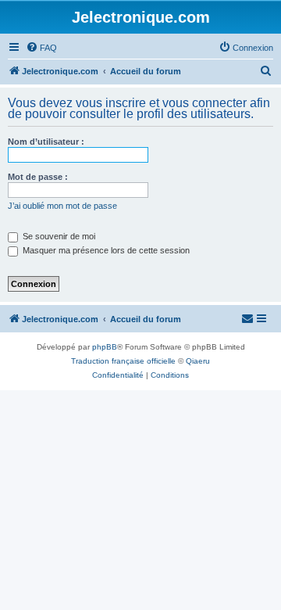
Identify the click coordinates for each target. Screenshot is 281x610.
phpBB (104, 347)
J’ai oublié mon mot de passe (62, 205)
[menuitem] (41, 47)
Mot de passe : (38, 176)
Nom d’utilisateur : (46, 141)
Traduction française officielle (123, 361)
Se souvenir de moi (57, 236)
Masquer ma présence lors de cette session (105, 250)
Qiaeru (198, 361)
